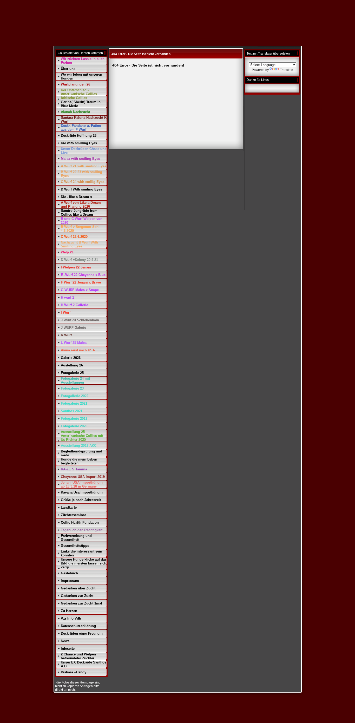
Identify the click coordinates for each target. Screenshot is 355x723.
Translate (286, 70)
